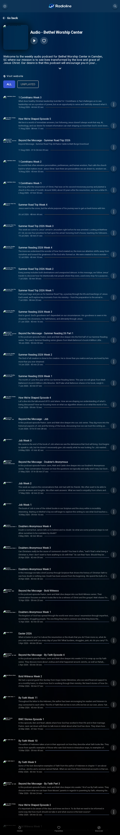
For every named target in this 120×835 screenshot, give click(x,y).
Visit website (15, 76)
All (9, 84)
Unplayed (28, 84)
